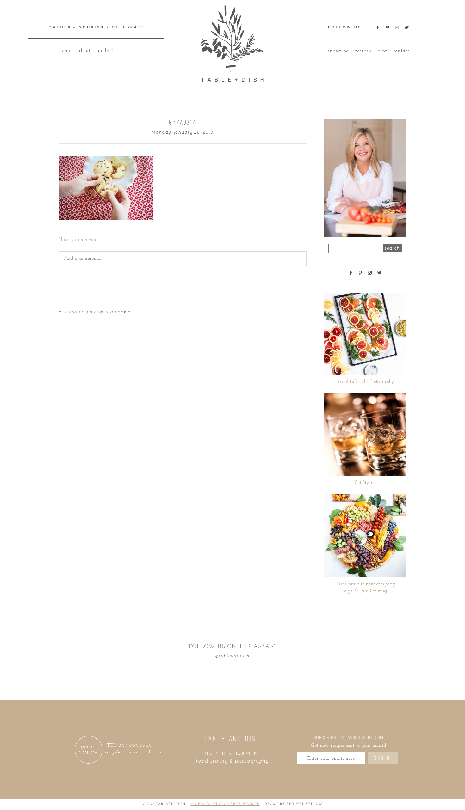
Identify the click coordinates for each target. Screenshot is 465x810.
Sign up (382, 758)
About (84, 50)
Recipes (363, 51)
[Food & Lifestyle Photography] (365, 334)
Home (65, 50)
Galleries (107, 50)
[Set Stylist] (365, 434)
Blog (382, 51)
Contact (401, 51)
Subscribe (338, 51)
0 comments (77, 239)
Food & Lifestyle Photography (365, 382)
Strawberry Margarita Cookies (98, 311)
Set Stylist (365, 482)
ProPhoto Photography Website (224, 804)
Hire (129, 50)
